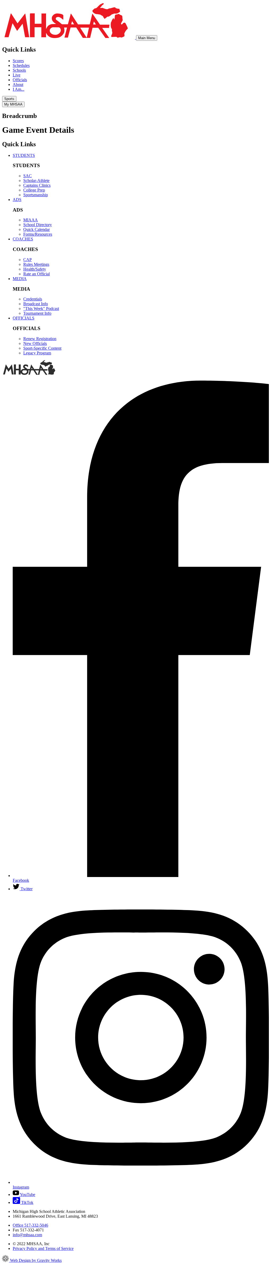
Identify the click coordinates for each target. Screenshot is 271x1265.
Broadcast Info (35, 304)
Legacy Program (37, 353)
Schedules (21, 65)
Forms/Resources (37, 234)
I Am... (18, 89)
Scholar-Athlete (36, 180)
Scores (18, 60)
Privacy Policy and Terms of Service (43, 1248)
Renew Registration (39, 338)
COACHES (23, 239)
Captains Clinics (37, 185)
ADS (17, 199)
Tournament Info (37, 313)
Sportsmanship (35, 195)
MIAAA (30, 220)
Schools (19, 70)
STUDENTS (24, 155)
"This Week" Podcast (41, 308)
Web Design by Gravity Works (35, 1260)
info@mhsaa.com (27, 1234)
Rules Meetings (36, 264)
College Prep (34, 190)
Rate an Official (36, 274)
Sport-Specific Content (42, 348)
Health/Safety (34, 269)
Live (16, 75)
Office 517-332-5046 (30, 1225)
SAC (27, 175)
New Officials (35, 343)
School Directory (37, 224)
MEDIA (20, 278)
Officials (20, 79)
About (18, 84)
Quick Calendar (36, 229)
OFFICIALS (23, 318)
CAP (27, 259)
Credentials (32, 299)
